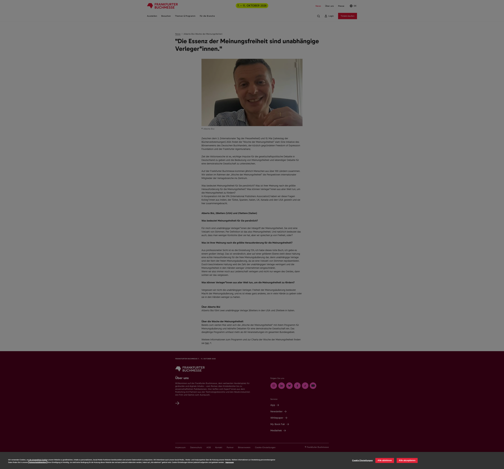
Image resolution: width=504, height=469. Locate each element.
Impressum (229, 462)
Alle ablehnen (385, 460)
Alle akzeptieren (407, 460)
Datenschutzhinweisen (37, 462)
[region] (252, 460)
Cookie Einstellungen (362, 460)
